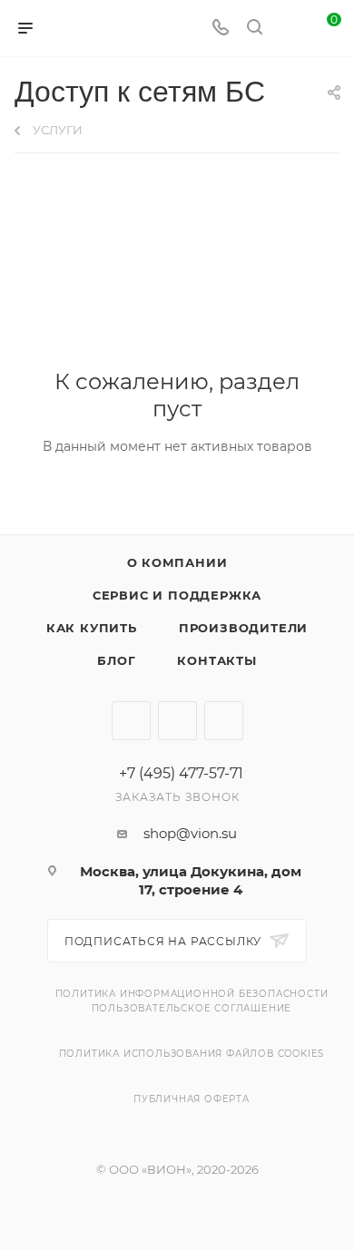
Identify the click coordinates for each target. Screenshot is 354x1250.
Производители (243, 627)
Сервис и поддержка (177, 595)
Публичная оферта (191, 1099)
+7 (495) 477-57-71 (181, 774)
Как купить (91, 627)
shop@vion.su (190, 833)
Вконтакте (131, 720)
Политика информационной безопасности (192, 994)
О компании (177, 562)
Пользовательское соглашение (192, 1008)
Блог (116, 660)
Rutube (177, 720)
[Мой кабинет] (288, 28)
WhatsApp (223, 720)
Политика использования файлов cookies (192, 1054)
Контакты (216, 660)
